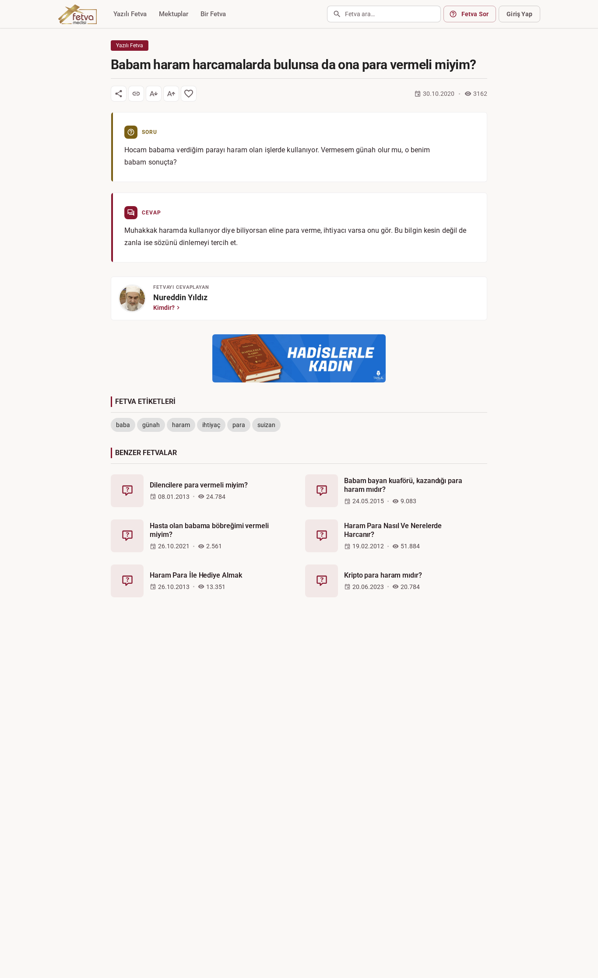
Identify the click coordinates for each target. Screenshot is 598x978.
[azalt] (154, 94)
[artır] (171, 94)
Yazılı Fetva (130, 14)
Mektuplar (173, 14)
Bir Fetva (213, 14)
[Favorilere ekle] (189, 94)
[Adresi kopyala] (136, 94)
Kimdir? (164, 307)
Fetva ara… (360, 14)
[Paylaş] (119, 94)
